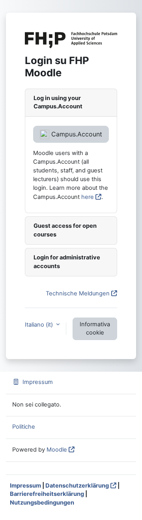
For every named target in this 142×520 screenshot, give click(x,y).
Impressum (37, 382)
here (87, 196)
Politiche (23, 426)
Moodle (57, 449)
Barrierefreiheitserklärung (47, 493)
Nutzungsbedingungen (42, 502)
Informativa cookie (95, 329)
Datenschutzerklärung (77, 485)
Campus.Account (75, 134)
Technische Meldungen (78, 293)
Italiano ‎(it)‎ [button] (39, 324)
